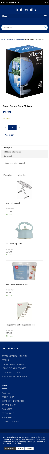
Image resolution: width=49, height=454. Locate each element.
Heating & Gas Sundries (13, 364)
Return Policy (8, 417)
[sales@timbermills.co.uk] (19, 2)
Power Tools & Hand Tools (14, 376)
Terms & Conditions (11, 421)
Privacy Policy (8, 413)
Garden (5, 360)
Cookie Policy (8, 397)
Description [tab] (8, 148)
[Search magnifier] (45, 27)
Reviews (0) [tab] (8, 156)
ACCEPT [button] (29, 448)
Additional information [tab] (12, 152)
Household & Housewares (15, 39)
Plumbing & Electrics (12, 372)
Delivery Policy (9, 405)
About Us (6, 393)
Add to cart (9, 135)
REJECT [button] (20, 448)
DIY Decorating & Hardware (14, 356)
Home (3, 39)
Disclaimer (7, 409)
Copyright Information (13, 401)
